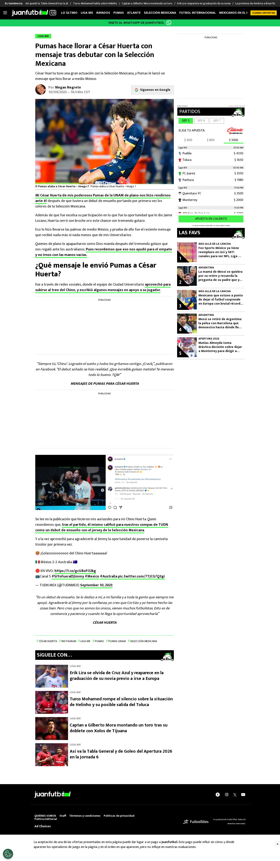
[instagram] (226, 794)
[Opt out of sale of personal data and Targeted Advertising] (8, 854)
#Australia (108, 576)
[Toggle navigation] (5, 13)
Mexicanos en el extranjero (242, 13)
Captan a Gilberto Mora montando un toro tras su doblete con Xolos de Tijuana (118, 728)
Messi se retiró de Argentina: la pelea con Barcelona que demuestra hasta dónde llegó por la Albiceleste (220, 323)
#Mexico (92, 576)
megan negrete (68, 87)
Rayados (103, 13)
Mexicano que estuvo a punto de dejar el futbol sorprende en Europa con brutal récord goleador (220, 300)
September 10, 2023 (96, 585)
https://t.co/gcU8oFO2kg (75, 571)
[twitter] (235, 794)
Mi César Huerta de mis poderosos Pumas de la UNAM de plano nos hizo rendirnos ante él (103, 198)
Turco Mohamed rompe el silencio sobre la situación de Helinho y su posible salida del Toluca (121, 702)
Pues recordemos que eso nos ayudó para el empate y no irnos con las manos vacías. (103, 252)
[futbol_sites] (195, 821)
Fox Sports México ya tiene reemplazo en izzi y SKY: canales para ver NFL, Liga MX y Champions (220, 252)
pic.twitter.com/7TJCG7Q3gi (141, 576)
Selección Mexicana (160, 13)
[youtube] (243, 794)
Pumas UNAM (117, 641)
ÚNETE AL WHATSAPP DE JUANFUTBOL (136, 23)
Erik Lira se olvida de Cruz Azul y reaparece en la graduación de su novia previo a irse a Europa (117, 675)
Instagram (68, 641)
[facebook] (217, 794)
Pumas (118, 13)
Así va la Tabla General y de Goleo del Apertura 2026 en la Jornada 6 (121, 754)
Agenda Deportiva (263, 13)
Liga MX (87, 13)
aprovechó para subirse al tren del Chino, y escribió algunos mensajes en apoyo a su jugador (103, 287)
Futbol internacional (197, 13)
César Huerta (48, 641)
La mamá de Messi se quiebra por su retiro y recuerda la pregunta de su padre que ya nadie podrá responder (220, 276)
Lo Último (69, 13)
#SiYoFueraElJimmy (68, 576)
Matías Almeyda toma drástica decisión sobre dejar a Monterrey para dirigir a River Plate (220, 347)
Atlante (134, 13)
